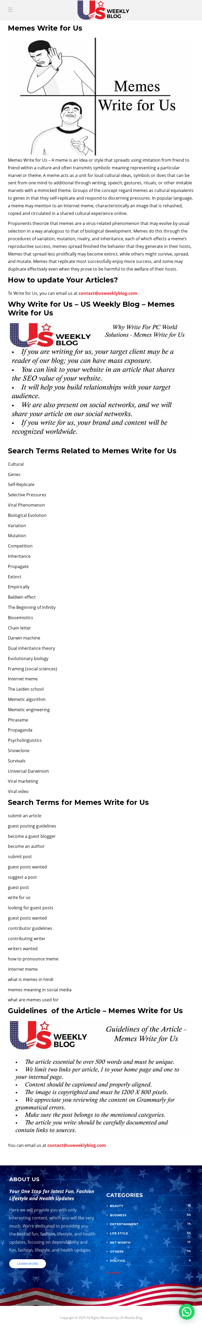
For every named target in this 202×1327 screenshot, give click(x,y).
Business (150, 1215)
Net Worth (150, 1242)
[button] (187, 1312)
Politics (150, 1260)
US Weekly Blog (130, 1317)
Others (150, 1251)
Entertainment (150, 1224)
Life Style (150, 1233)
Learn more (27, 1264)
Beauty (150, 1206)
